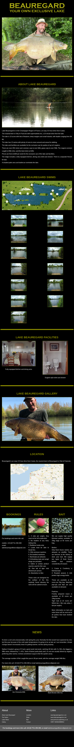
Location (28, 715)
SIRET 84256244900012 (57, 722)
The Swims (5, 717)
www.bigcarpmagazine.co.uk (58, 715)
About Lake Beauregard (8, 715)
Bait (27, 719)
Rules (27, 717)
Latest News (5, 719)
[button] (7, 419)
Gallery (4, 722)
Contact (28, 722)
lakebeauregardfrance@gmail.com (14, 548)
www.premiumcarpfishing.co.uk (59, 719)
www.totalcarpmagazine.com (58, 717)
